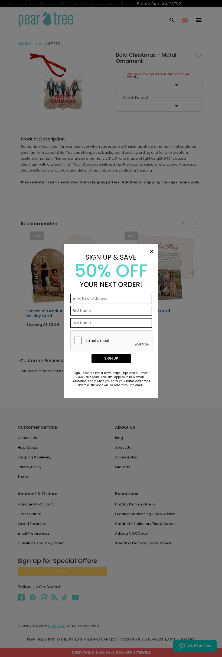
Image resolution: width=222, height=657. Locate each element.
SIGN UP (111, 358)
